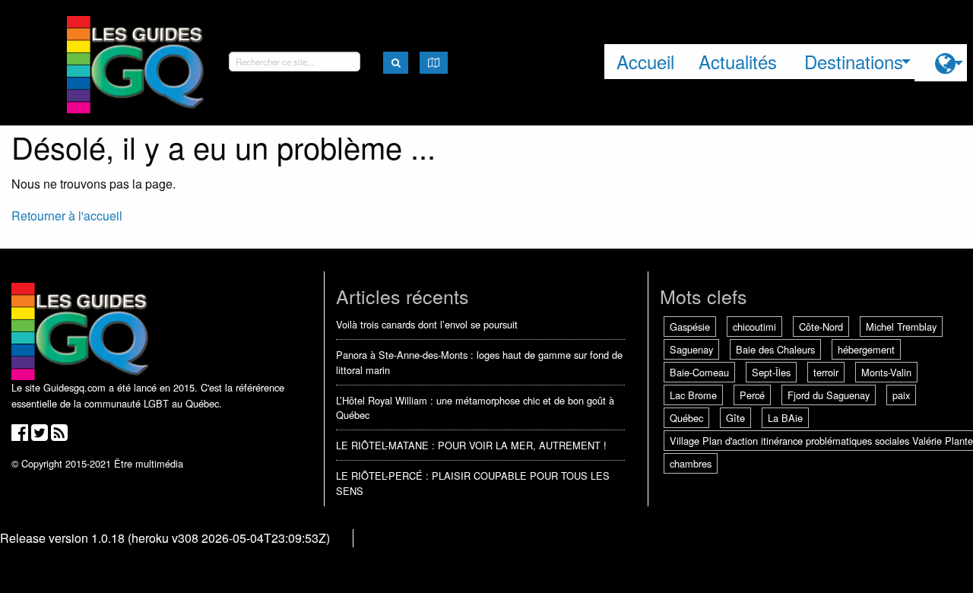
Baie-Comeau (699, 372)
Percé (752, 395)
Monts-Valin (886, 372)
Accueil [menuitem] (645, 61)
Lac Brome (693, 395)
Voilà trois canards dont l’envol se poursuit (427, 324)
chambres (691, 463)
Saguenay (691, 349)
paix (901, 395)
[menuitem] (940, 62)
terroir (825, 372)
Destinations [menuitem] (853, 61)
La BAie (785, 418)
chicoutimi (754, 326)
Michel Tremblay (901, 326)
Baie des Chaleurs (775, 349)
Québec (686, 418)
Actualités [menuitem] (738, 61)
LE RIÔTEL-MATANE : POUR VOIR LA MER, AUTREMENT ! (471, 445)
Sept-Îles (771, 372)
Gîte (735, 418)
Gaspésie (690, 326)
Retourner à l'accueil (66, 215)
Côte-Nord (821, 326)
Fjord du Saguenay (829, 395)
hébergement (866, 349)
